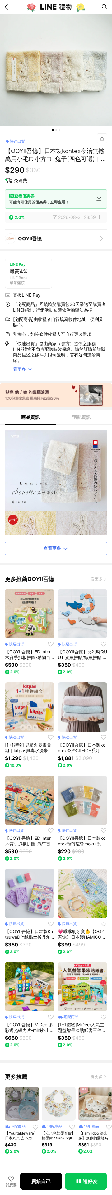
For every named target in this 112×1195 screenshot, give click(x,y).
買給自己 (41, 1181)
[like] (50, 644)
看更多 (97, 578)
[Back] (7, 7)
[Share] (102, 138)
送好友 (90, 1181)
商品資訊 (30, 417)
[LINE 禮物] (56, 7)
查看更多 (52, 548)
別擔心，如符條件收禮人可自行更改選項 (52, 334)
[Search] (104, 7)
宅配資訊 (81, 417)
